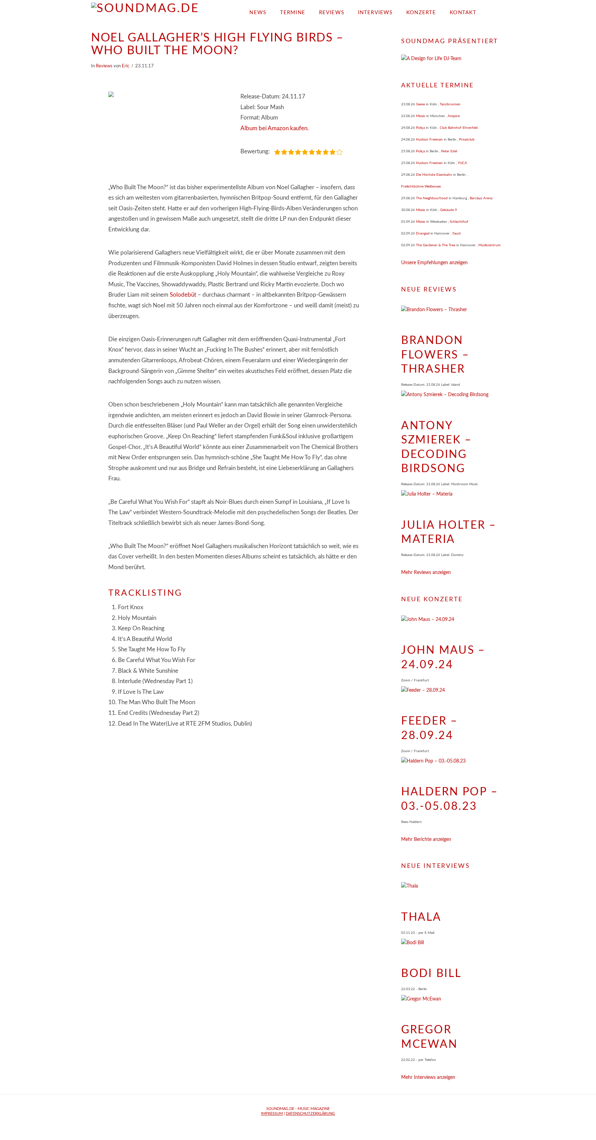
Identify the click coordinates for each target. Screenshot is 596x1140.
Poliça (420, 128)
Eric (125, 66)
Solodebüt (183, 295)
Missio (420, 116)
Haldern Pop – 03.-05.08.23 (449, 799)
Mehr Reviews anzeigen (426, 572)
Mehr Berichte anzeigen (426, 839)
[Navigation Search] (494, 10)
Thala (421, 917)
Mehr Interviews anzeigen (428, 1077)
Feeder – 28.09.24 (429, 728)
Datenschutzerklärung (310, 1113)
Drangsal (422, 233)
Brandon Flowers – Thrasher (435, 355)
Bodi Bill (431, 973)
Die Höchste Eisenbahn (434, 174)
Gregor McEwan (429, 1037)
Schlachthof (459, 221)
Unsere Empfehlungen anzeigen (434, 262)
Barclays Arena (481, 198)
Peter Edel (449, 151)
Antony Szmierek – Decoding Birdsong (436, 447)
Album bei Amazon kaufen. (274, 128)
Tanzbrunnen (450, 104)
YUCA (462, 163)
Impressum (272, 1113)
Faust (457, 233)
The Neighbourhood (432, 198)
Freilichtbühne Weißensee (421, 186)
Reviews (104, 66)
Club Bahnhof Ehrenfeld (459, 128)
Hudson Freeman (429, 139)
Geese (420, 104)
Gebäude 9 (448, 210)
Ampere (454, 116)
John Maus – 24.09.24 (443, 657)
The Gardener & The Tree (435, 245)
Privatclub (467, 139)
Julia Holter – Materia (449, 532)
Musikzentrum (489, 245)
